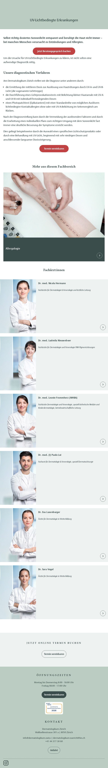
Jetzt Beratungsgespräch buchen (54, 51)
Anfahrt (54, 750)
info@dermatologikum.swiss (37, 737)
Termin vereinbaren (54, 148)
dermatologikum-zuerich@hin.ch (69, 737)
